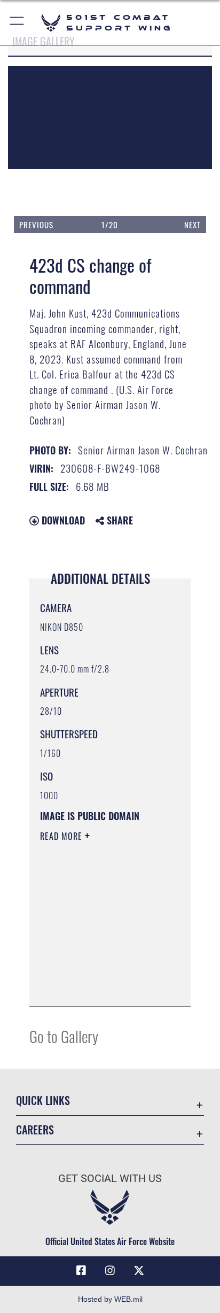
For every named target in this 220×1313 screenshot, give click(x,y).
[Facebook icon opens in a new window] (81, 1271)
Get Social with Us (110, 1178)
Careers (35, 1130)
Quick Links (43, 1100)
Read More (62, 836)
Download (62, 520)
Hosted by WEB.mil (110, 1299)
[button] (17, 22)
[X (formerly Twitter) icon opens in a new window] (139, 1271)
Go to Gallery (63, 1035)
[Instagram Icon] (110, 1271)
